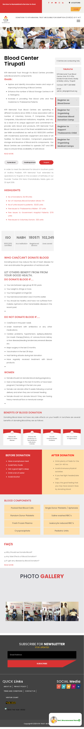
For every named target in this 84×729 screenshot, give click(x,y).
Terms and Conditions (13, 691)
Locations (75, 3)
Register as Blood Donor (64, 102)
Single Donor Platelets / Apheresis (61, 508)
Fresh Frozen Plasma (22, 523)
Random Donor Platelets (22, 515)
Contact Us (30, 691)
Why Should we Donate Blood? (19, 552)
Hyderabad (11, 162)
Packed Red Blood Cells (22, 508)
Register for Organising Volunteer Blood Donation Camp (66, 115)
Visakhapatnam (30, 162)
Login (76, 9)
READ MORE (9, 153)
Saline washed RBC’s (62, 515)
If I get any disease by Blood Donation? (22, 560)
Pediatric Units (62, 530)
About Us (7, 686)
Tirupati (46, 162)
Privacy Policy (20, 686)
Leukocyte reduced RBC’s (61, 523)
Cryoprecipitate (22, 530)
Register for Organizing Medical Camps (66, 142)
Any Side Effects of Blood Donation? (21, 556)
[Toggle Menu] (78, 21)
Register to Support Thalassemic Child (67, 129)
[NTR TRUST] (6, 19)
